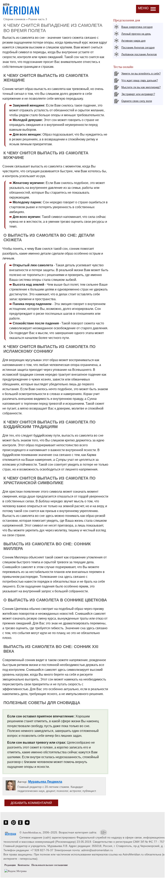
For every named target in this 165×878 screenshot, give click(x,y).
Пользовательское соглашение (49, 865)
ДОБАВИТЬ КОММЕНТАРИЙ (31, 803)
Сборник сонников (14, 19)
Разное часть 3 (37, 19)
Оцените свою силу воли (136, 100)
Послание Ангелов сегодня (138, 47)
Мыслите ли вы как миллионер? (141, 87)
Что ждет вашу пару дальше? (139, 80)
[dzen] (27, 824)
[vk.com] (6, 824)
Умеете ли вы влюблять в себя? (141, 73)
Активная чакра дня (133, 40)
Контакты (23, 865)
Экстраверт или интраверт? (138, 94)
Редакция (10, 865)
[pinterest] (13, 824)
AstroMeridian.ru (31, 832)
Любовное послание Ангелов (139, 54)
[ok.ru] (20, 824)
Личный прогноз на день (136, 33)
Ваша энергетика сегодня (137, 26)
